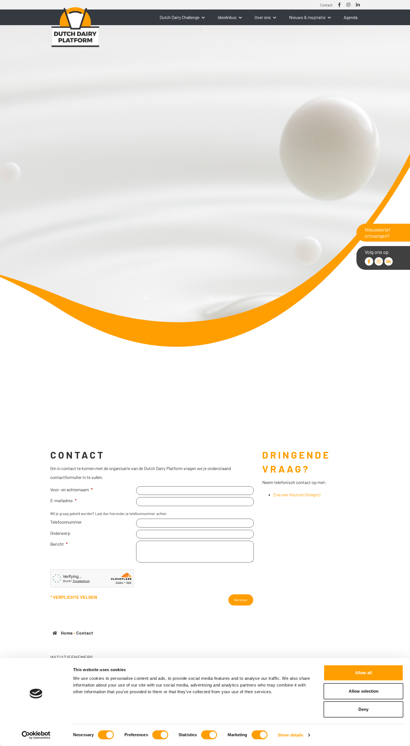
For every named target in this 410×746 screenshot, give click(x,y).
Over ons (263, 17)
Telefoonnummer (66, 522)
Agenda (351, 17)
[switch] (160, 734)
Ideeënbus (227, 17)
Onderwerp (60, 533)
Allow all (363, 672)
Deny (363, 709)
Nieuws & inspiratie (307, 17)
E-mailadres (61, 500)
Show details (290, 735)
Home (67, 632)
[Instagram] (379, 261)
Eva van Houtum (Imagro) (296, 494)
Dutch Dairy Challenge (179, 17)
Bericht (57, 544)
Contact (326, 5)
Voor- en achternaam (69, 489)
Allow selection (363, 691)
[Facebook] (369, 261)
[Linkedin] (388, 261)
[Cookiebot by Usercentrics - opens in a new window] (36, 735)
